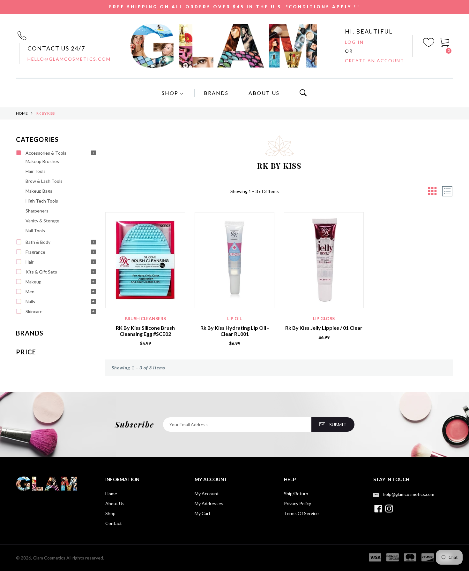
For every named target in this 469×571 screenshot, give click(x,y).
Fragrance (35, 252)
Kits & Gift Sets (41, 271)
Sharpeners (37, 210)
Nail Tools (35, 230)
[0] (444, 41)
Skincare (34, 311)
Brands (216, 93)
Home (22, 113)
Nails (30, 301)
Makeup (33, 281)
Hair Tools (36, 171)
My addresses (209, 503)
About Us (264, 93)
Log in (354, 42)
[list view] (447, 191)
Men (30, 291)
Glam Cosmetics (49, 557)
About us (114, 503)
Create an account (374, 60)
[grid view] (432, 191)
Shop (171, 93)
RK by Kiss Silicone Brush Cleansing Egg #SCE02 (145, 331)
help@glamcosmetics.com (408, 494)
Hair (30, 262)
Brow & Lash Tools (44, 181)
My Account (207, 493)
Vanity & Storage (42, 220)
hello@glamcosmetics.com (69, 59)
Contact (113, 523)
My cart (203, 513)
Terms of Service (301, 513)
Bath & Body (38, 242)
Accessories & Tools (46, 153)
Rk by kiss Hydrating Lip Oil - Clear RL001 (234, 331)
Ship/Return (296, 493)
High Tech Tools (42, 201)
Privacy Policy (297, 503)
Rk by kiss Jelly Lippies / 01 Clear (323, 328)
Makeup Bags (39, 191)
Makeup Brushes (42, 161)
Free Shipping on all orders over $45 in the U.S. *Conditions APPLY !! (234, 6)
